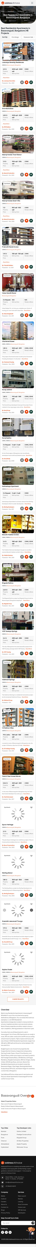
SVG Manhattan (7, 108)
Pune (2, 1137)
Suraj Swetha (6, 438)
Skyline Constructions (9, 990)
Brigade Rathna (7, 583)
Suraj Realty (7, 458)
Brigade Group (8, 603)
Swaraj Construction (9, 173)
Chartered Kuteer (8, 341)
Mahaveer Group (22, 1147)
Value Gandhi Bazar (9, 293)
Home (3, 11)
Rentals (20, 1199)
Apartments (7, 45)
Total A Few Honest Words (11, 776)
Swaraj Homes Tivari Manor (12, 155)
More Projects (18, 999)
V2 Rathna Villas (8, 728)
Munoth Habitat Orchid (10, 535)
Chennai (3, 1141)
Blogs (3, 1210)
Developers (21, 1213)
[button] (31, 765)
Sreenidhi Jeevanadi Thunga (12, 921)
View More (4, 1112)
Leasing (20, 1201)
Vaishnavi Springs (8, 679)
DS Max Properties (22, 1141)
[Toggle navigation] (32, 3)
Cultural (3, 1199)
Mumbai (3, 1131)
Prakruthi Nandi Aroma (10, 247)
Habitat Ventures (8, 555)
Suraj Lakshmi (7, 390)
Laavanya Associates (9, 81)
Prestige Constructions (24, 1134)
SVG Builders (7, 127)
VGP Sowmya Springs (9, 631)
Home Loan (22, 1207)
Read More (6, 77)
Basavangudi (11, 11)
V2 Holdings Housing (9, 748)
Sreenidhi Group (8, 942)
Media (3, 1196)
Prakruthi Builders (8, 265)
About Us (4, 1204)
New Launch (22, 1196)
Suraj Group (7, 410)
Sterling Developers (9, 507)
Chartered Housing (9, 362)
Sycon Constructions (9, 845)
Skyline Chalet (7, 969)
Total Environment (8, 797)
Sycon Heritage (7, 824)
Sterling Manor (7, 873)
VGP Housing (7, 652)
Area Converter (23, 1204)
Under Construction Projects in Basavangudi (13, 1108)
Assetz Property (22, 1144)
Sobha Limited (21, 1131)
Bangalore (18, 65)
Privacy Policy (5, 1213)
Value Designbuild (8, 313)
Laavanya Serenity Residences (13, 62)
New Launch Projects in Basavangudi (11, 1104)
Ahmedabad (5, 1144)
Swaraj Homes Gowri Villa (11, 201)
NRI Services (22, 1210)
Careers (3, 1201)
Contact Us (4, 1207)
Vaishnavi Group (8, 700)
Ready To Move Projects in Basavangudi (12, 1106)
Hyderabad (4, 1147)
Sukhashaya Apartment (10, 486)
